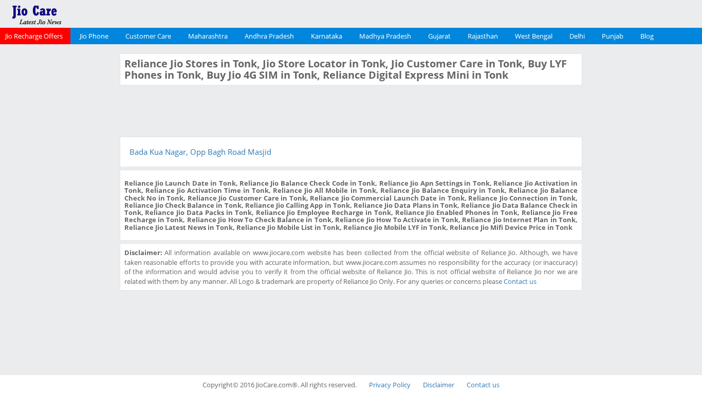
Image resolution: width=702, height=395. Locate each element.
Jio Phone (94, 36)
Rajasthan (483, 36)
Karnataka (326, 36)
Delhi (577, 36)
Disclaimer (438, 384)
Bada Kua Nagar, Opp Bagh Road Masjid (200, 152)
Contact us (520, 281)
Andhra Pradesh (269, 36)
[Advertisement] (58, 207)
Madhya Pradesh (385, 36)
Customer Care (148, 36)
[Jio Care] (72, 12)
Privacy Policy (390, 384)
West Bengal (533, 36)
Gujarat (439, 36)
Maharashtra (208, 36)
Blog (647, 36)
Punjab (612, 36)
